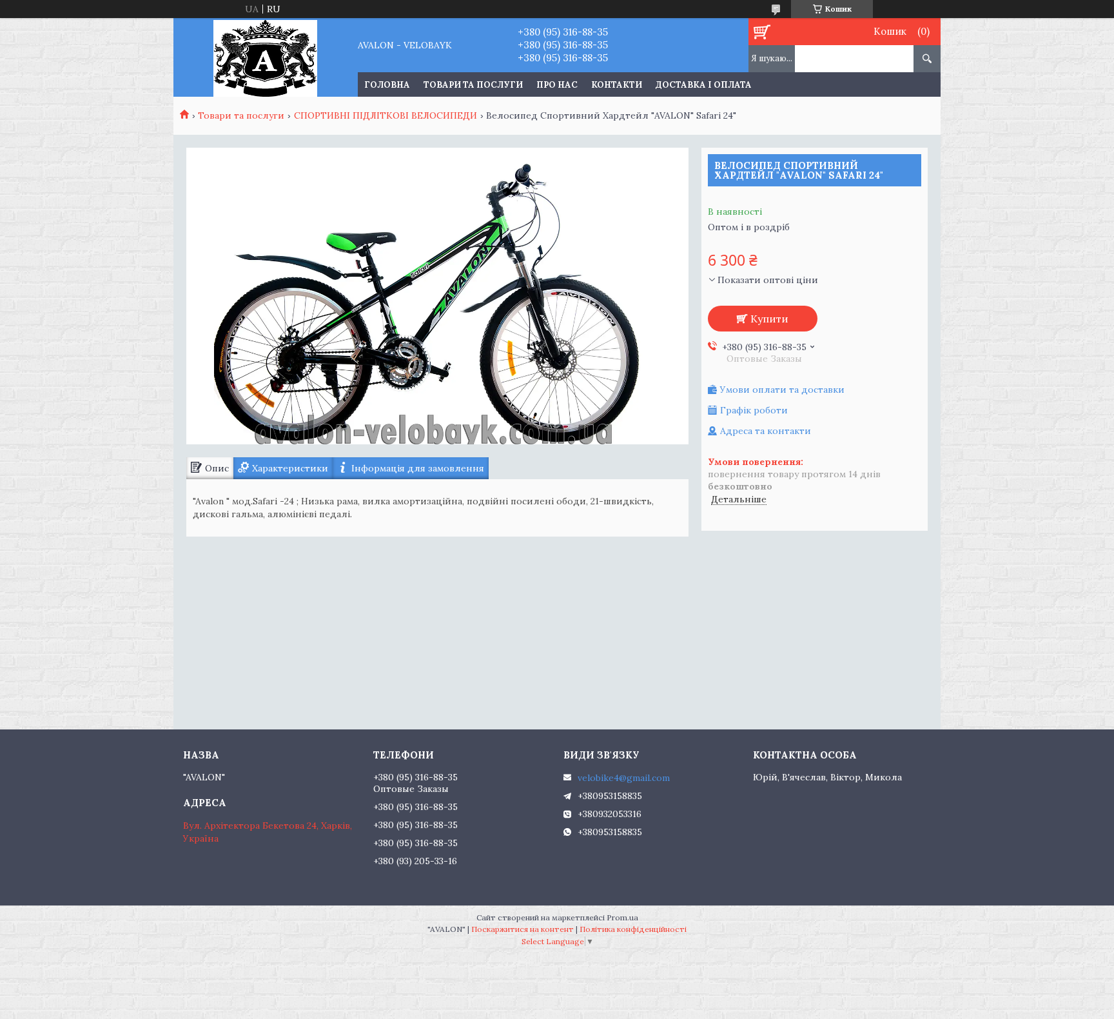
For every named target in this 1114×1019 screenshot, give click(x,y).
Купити (769, 318)
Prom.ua (622, 917)
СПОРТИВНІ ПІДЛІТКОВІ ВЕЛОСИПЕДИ (385, 115)
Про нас (557, 84)
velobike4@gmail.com (624, 778)
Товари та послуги (473, 84)
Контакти (616, 84)
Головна (387, 84)
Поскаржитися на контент (522, 929)
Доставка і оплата (704, 84)
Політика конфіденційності (633, 929)
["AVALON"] (265, 57)
